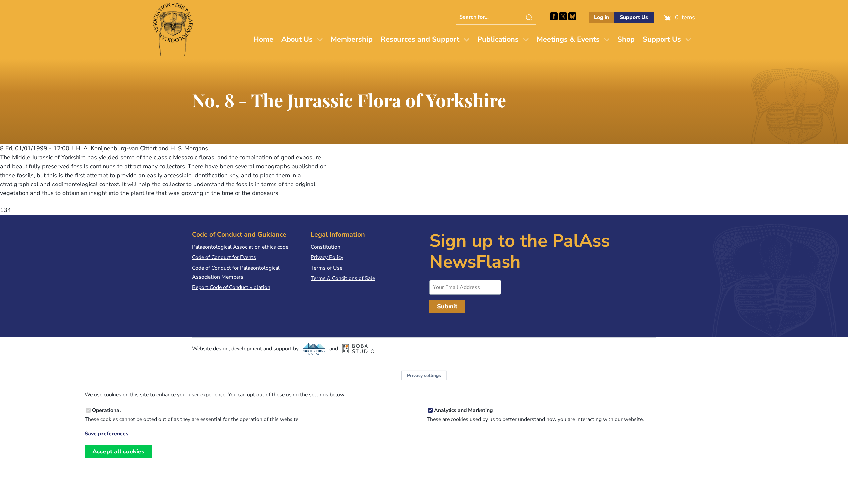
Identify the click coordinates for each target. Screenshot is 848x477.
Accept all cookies (118, 451)
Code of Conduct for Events (224, 257)
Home (263, 39)
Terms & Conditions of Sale (343, 278)
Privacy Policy (327, 257)
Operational (106, 410)
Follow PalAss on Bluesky (572, 16)
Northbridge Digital (314, 349)
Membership (352, 39)
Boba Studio (358, 348)
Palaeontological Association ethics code (240, 247)
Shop (626, 39)
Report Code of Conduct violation (231, 287)
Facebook (554, 16)
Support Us (634, 17)
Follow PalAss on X (563, 16)
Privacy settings (424, 375)
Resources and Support (420, 39)
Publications (498, 39)
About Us (297, 39)
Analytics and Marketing (463, 410)
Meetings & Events (568, 39)
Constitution (325, 247)
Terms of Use (326, 268)
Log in (601, 17)
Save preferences (106, 433)
